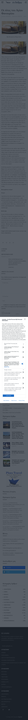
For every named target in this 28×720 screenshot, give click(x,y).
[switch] (23, 347)
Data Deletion (6, 400)
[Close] (25, 319)
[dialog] (14, 360)
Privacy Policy (22, 400)
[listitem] (14, 344)
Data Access (14, 400)
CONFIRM (8, 395)
